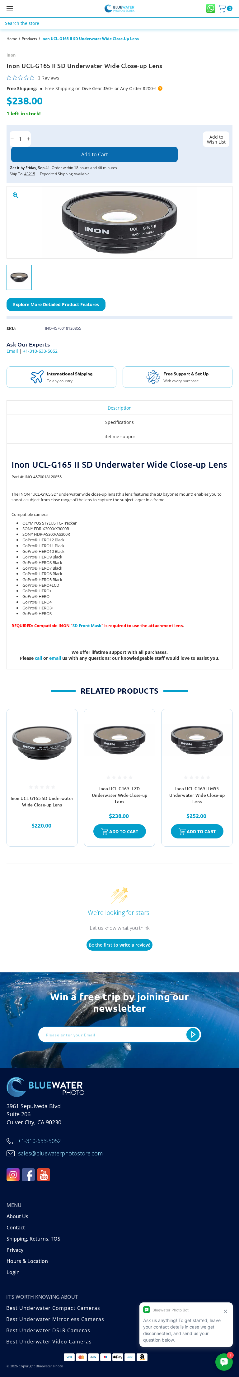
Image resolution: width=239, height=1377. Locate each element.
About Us (17, 1216)
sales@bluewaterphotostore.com (60, 1153)
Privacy (15, 1249)
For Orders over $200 (177, 380)
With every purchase (65, 381)
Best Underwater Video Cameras (49, 1341)
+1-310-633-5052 (40, 351)
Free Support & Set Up (69, 373)
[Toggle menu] (29, 8)
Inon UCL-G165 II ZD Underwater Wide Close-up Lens (119, 795)
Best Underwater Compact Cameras (53, 1308)
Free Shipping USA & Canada (188, 373)
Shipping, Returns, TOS (33, 1238)
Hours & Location (27, 1261)
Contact (16, 1227)
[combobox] (119, 23)
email (55, 658)
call (39, 658)
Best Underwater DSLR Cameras (48, 1330)
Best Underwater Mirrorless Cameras (55, 1319)
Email (12, 351)
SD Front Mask (87, 625)
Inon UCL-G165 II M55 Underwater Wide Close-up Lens (197, 795)
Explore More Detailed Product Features (56, 304)
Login (13, 1272)
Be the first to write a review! (119, 945)
